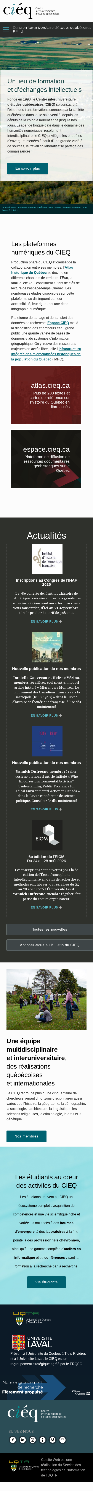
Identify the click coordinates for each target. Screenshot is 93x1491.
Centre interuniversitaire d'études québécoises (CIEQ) (52, 29)
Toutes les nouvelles (49, 929)
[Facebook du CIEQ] (13, 1440)
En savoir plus (27, 168)
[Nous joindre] (62, 1440)
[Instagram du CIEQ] (33, 1440)
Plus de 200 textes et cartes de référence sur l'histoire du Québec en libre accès (55, 400)
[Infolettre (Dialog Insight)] (42, 1440)
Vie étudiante (46, 1282)
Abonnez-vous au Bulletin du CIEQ (49, 945)
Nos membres (26, 1136)
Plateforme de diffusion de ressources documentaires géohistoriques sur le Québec (52, 464)
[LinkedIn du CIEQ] (23, 1440)
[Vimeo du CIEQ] (52, 1440)
